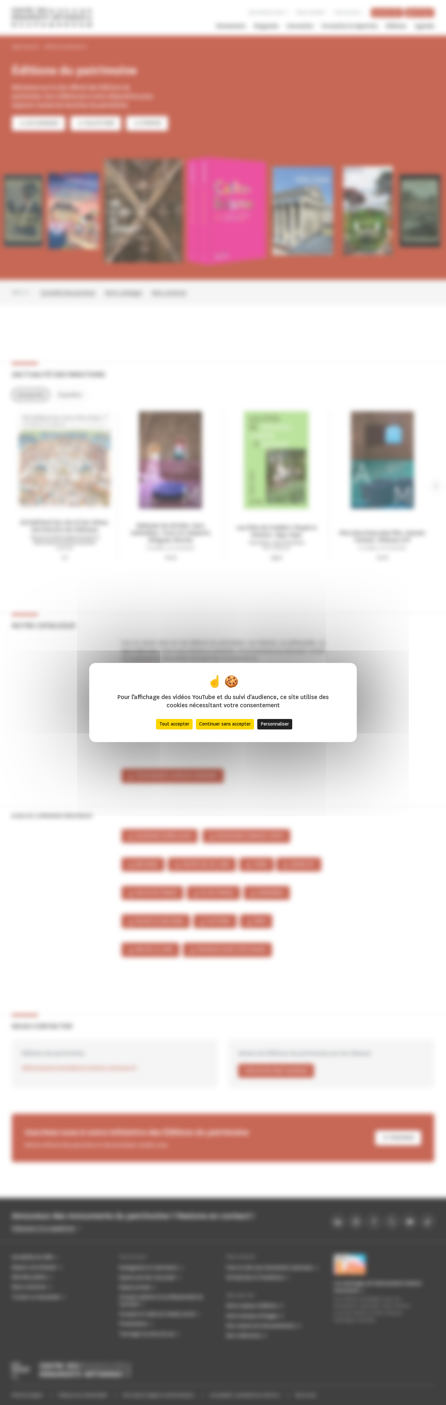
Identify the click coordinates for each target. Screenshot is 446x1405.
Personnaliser (275, 724)
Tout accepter (174, 724)
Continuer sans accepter (225, 724)
